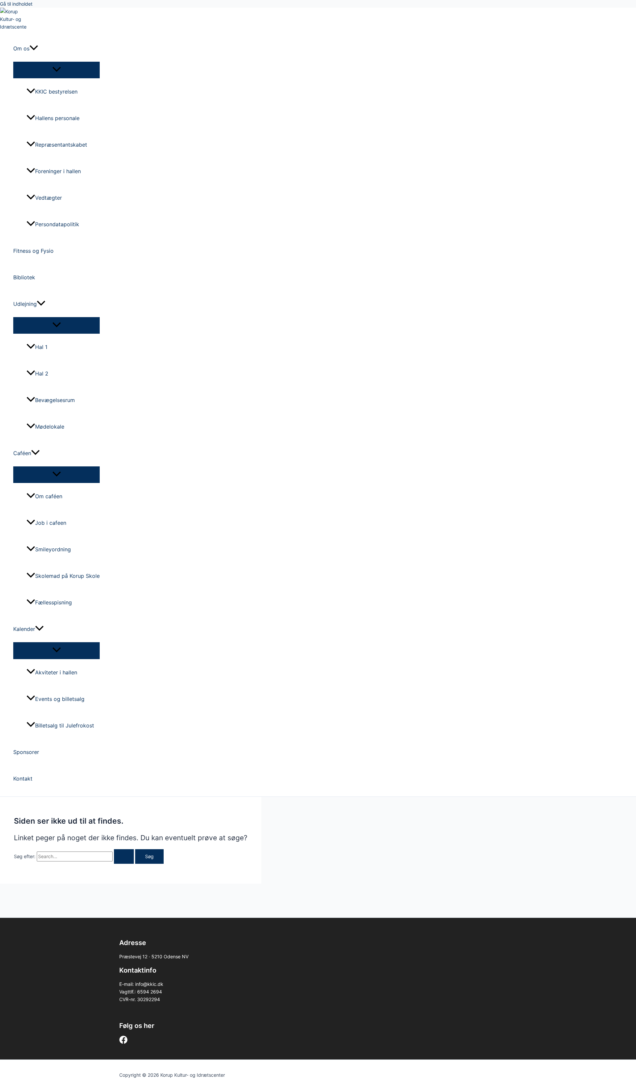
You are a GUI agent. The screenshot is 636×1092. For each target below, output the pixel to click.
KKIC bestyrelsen (56, 91)
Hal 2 (41, 373)
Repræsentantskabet (61, 144)
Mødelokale (49, 426)
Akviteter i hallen (56, 672)
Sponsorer (26, 752)
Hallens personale (57, 118)
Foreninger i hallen (58, 171)
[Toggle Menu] (56, 70)
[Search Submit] (124, 856)
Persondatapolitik (57, 224)
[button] (33, 48)
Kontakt (22, 778)
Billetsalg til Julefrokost (64, 725)
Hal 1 (41, 347)
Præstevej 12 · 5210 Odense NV (153, 956)
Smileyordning (53, 549)
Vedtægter (48, 197)
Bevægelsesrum (55, 400)
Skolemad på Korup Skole (67, 576)
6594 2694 (149, 991)
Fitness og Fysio (33, 250)
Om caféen (48, 496)
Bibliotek (24, 277)
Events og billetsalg (59, 699)
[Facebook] (123, 1042)
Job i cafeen (50, 522)
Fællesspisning (53, 602)
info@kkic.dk (149, 984)
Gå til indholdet (16, 4)
